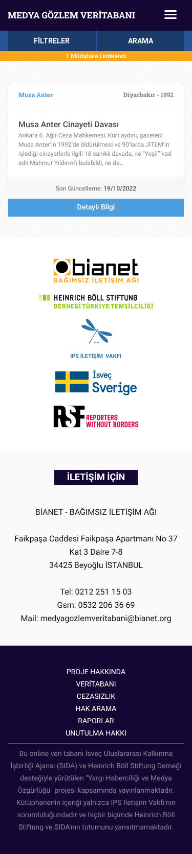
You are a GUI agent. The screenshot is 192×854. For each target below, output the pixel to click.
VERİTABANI (96, 684)
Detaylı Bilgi (96, 207)
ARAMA (140, 41)
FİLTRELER (52, 41)
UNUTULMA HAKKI (96, 733)
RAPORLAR (96, 721)
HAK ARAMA (96, 709)
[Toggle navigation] (170, 15)
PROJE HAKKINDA (96, 672)
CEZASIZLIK (96, 697)
